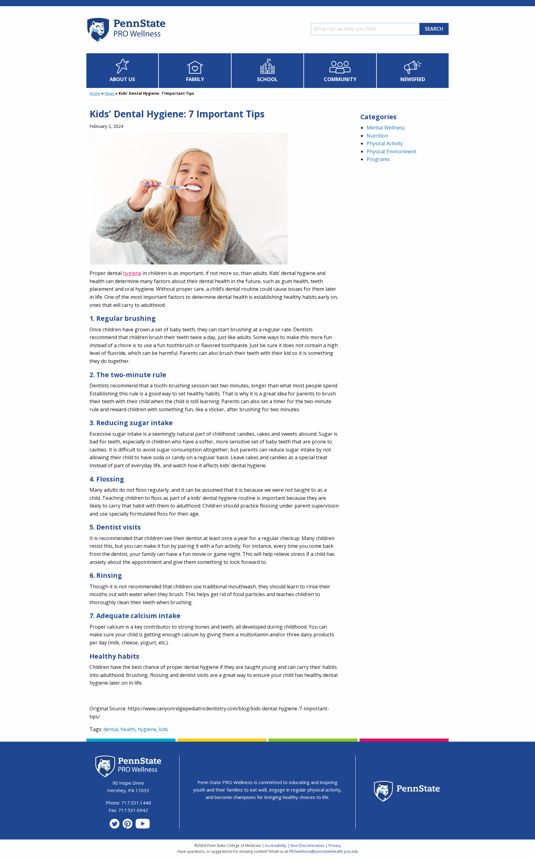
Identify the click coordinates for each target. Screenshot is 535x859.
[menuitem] (122, 70)
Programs (378, 159)
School (267, 79)
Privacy (334, 845)
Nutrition (377, 135)
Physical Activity (385, 143)
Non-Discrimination (307, 845)
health (127, 729)
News (109, 93)
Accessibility (275, 845)
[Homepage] (125, 41)
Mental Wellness (386, 127)
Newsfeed (412, 79)
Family (195, 79)
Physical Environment (391, 151)
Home (94, 93)
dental (110, 729)
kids (163, 729)
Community (340, 79)
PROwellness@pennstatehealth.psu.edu (323, 851)
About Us (122, 79)
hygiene (132, 273)
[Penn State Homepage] (407, 792)
